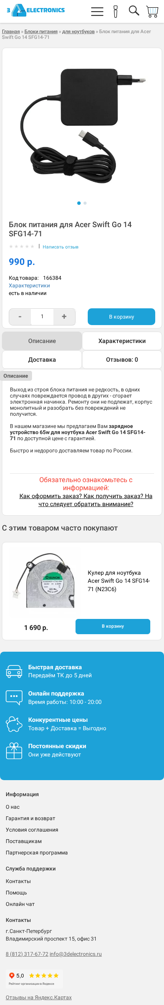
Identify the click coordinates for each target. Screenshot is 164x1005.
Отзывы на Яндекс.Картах (39, 997)
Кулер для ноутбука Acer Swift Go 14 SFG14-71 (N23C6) (119, 581)
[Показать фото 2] (85, 203)
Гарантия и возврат (30, 818)
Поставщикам (24, 841)
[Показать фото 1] (78, 203)
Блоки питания (41, 31)
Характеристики (29, 285)
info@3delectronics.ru (76, 954)
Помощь (16, 893)
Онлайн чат (20, 904)
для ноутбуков (78, 31)
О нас (12, 807)
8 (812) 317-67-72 (27, 954)
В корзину (121, 317)
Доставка (42, 359)
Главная (11, 31)
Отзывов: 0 (122, 359)
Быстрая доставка (55, 667)
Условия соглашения (32, 830)
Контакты (18, 881)
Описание (42, 341)
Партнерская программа (37, 853)
